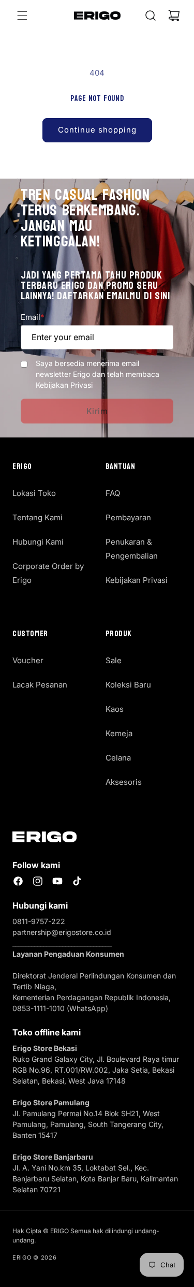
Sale (114, 660)
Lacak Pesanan (39, 685)
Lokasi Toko (34, 493)
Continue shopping (97, 130)
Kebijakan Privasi (137, 580)
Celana (118, 758)
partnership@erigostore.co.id (61, 932)
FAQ (113, 493)
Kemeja (119, 733)
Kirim (97, 411)
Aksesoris (124, 782)
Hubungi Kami (38, 542)
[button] (22, 15)
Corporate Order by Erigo (48, 573)
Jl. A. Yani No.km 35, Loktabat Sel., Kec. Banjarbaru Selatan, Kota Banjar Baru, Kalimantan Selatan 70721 (95, 1178)
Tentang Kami (37, 517)
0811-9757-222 (38, 921)
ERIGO (22, 1257)
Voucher (27, 660)
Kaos (115, 709)
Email (32, 317)
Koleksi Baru (128, 685)
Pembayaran (128, 517)
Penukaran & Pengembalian (132, 549)
